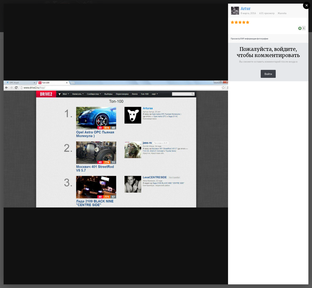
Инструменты (187, 278)
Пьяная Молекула (32, 13)
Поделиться (213, 278)
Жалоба (282, 13)
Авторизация (181, 9)
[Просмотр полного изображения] (221, 10)
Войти (268, 73)
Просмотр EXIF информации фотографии (249, 38)
